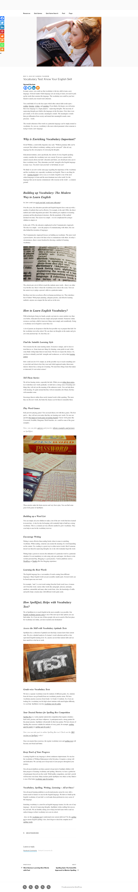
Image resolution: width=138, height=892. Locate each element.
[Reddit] (2, 36)
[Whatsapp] (2, 45)
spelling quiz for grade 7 (43, 727)
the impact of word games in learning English (43, 418)
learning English (33, 175)
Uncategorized (32, 833)
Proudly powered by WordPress (72, 887)
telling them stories (68, 382)
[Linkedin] (34, 88)
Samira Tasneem (42, 76)
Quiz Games (38, 13)
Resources (26, 13)
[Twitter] (29, 88)
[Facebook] (25, 88)
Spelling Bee (27, 717)
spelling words (28, 822)
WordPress (26, 561)
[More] (38, 88)
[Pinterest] (2, 32)
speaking (46, 106)
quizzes (40, 428)
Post (63, 13)
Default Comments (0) (45, 850)
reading (25, 106)
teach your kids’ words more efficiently (48, 202)
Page (70, 13)
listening (31, 106)
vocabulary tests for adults (52, 704)
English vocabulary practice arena (34, 614)
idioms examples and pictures (64, 428)
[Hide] (1, 53)
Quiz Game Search (52, 13)
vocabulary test (37, 817)
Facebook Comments (30, 850)
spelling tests (69, 741)
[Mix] (2, 40)
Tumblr (34, 561)
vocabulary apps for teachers (44, 779)
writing (37, 106)
